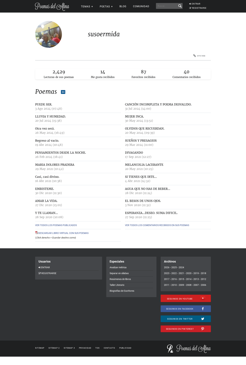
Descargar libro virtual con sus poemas (63, 233)
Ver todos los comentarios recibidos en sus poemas (157, 225)
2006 (203, 285)
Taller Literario (117, 285)
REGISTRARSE (199, 8)
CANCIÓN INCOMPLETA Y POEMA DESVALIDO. (158, 104)
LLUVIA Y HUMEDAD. (50, 116)
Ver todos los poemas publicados (56, 225)
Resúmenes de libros (120, 279)
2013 (196, 279)
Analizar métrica (118, 267)
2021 (181, 273)
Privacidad (85, 348)
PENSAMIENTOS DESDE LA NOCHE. (60, 153)
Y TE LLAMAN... (46, 213)
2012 (203, 279)
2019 (196, 273)
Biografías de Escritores (122, 291)
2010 (174, 285)
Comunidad (141, 6)
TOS (97, 348)
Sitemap (39, 348)
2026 (166, 267)
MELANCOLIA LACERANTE (144, 165)
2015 (181, 279)
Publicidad (125, 348)
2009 (181, 285)
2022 (174, 273)
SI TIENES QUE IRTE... (141, 177)
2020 (188, 273)
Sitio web (201, 56)
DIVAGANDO (134, 153)
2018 (203, 273)
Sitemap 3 (69, 348)
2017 (166, 279)
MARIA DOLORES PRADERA (54, 165)
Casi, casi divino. (47, 177)
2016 (174, 279)
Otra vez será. (45, 128)
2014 (188, 279)
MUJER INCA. (134, 116)
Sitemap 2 (54, 348)
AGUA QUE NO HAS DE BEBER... (147, 189)
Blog (122, 6)
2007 (196, 285)
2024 (181, 267)
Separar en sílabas (119, 273)
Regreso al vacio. (47, 140)
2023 (166, 273)
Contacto (109, 348)
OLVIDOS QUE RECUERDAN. (145, 128)
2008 (188, 285)
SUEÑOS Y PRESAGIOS (141, 140)
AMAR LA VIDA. (46, 201)
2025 (174, 267)
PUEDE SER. (43, 104)
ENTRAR (196, 4)
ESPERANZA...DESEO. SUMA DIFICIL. (151, 213)
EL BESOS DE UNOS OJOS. (143, 201)
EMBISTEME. (44, 189)
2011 (166, 285)
